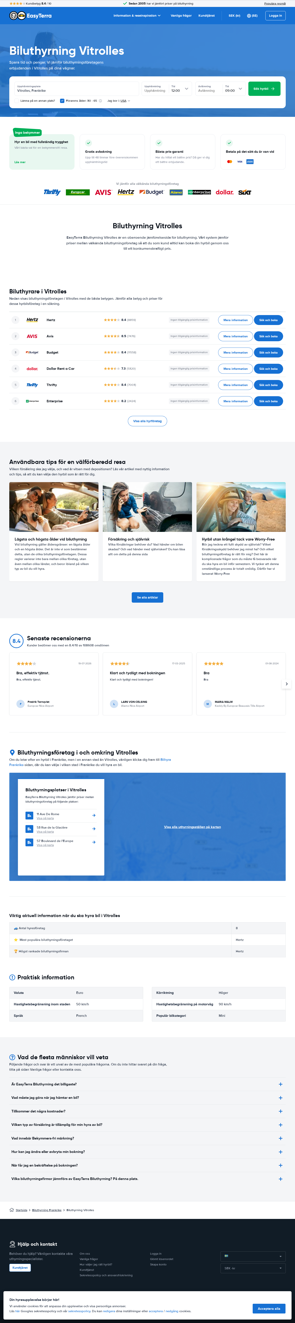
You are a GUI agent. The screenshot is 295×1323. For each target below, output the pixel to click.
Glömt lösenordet (161, 1259)
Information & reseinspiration (135, 15)
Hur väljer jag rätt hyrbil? (96, 1264)
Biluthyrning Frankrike (47, 1210)
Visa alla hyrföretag (147, 421)
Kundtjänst (206, 15)
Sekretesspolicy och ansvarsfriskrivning (106, 1275)
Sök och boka (268, 320)
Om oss (85, 1253)
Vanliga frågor (181, 15)
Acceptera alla (269, 1308)
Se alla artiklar (147, 597)
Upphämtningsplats (29, 86)
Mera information (236, 320)
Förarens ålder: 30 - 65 (81, 101)
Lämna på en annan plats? (37, 101)
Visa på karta (45, 818)
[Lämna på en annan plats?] (16, 101)
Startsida (21, 1210)
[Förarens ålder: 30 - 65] (62, 101)
